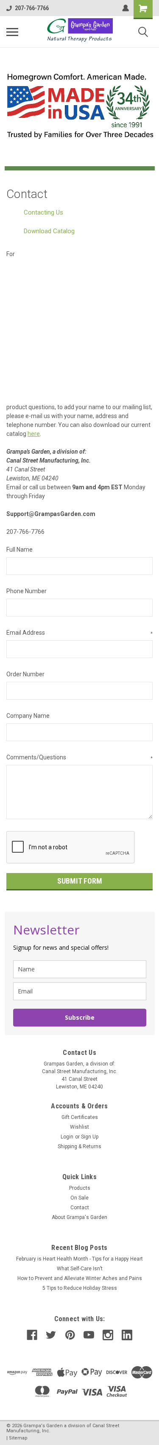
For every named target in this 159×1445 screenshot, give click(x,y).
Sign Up (89, 1137)
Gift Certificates (79, 1117)
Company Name (28, 715)
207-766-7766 (32, 8)
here (34, 433)
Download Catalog (49, 231)
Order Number (25, 674)
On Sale (79, 1198)
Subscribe (80, 1017)
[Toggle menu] (12, 32)
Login (67, 1137)
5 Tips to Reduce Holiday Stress (79, 1288)
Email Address (79, 632)
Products (79, 1188)
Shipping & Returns (79, 1146)
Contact (79, 1208)
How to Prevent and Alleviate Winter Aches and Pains (79, 1278)
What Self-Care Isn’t (80, 1269)
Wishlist (79, 1127)
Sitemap (18, 1438)
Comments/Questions (79, 757)
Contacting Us (43, 212)
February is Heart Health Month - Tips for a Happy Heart (79, 1259)
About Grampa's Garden (79, 1217)
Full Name (19, 549)
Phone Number (26, 591)
